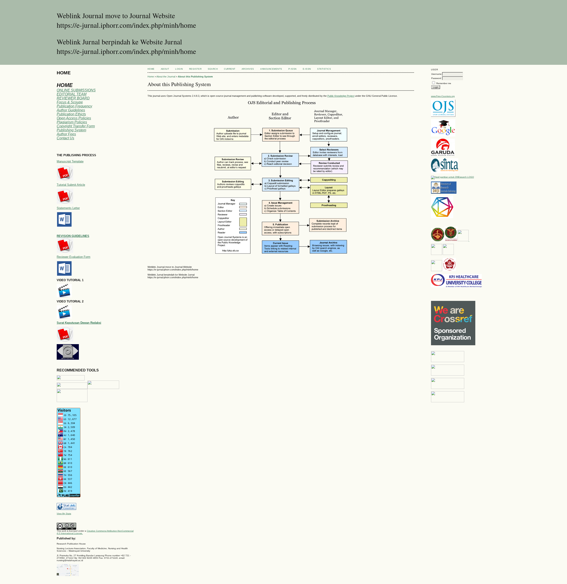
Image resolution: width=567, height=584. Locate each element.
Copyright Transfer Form (76, 126)
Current (229, 69)
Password (436, 78)
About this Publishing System (195, 76)
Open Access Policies (74, 118)
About (165, 69)
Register (195, 69)
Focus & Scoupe (70, 102)
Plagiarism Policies (72, 122)
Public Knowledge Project (340, 96)
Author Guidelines (71, 110)
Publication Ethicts (71, 114)
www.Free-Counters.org (443, 96)
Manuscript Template (70, 161)
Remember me (443, 83)
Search (213, 69)
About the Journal (165, 76)
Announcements (271, 69)
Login (179, 69)
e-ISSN (307, 69)
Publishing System (71, 130)
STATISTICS (324, 69)
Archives (248, 69)
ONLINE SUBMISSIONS (76, 90)
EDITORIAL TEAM (71, 94)
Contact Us (65, 138)
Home (151, 69)
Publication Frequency (74, 106)
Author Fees (66, 134)
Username (436, 74)
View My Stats (64, 513)
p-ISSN (292, 69)
